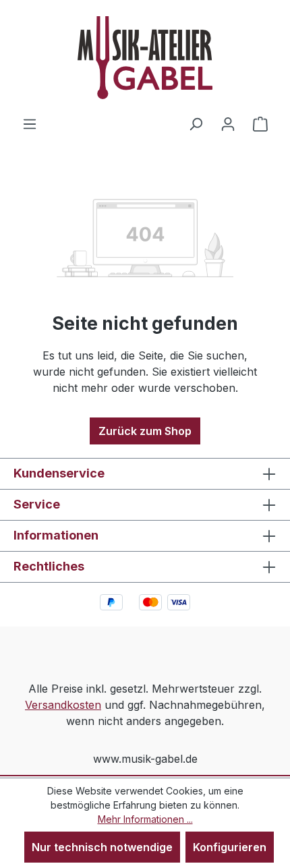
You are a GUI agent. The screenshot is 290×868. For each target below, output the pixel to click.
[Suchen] (195, 123)
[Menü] (29, 123)
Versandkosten (63, 705)
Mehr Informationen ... (145, 819)
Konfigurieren (229, 847)
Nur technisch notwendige (102, 847)
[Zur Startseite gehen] (145, 57)
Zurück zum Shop (145, 431)
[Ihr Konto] (228, 123)
